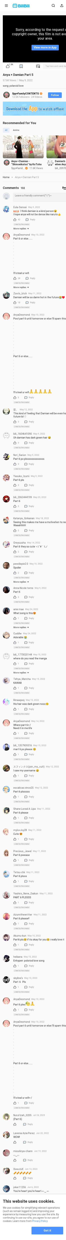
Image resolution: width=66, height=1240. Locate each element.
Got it (47, 1230)
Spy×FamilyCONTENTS (25, 93)
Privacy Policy (40, 1221)
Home (6, 177)
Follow (55, 95)
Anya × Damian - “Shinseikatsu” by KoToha (26, 163)
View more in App (45, 47)
